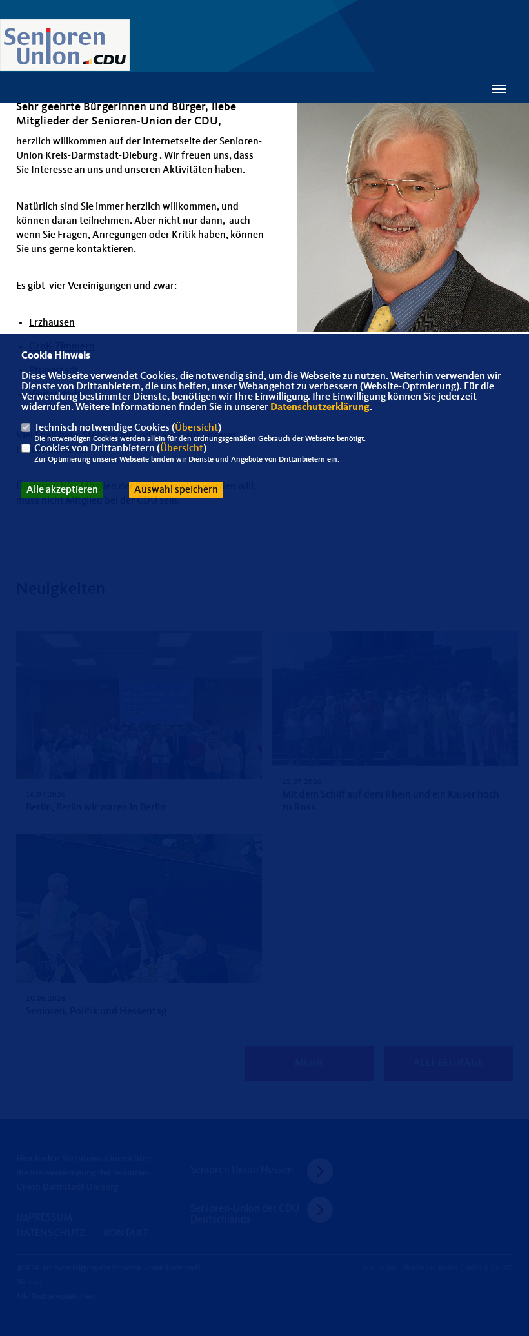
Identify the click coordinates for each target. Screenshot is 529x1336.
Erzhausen (52, 323)
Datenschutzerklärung (320, 407)
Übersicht (196, 428)
